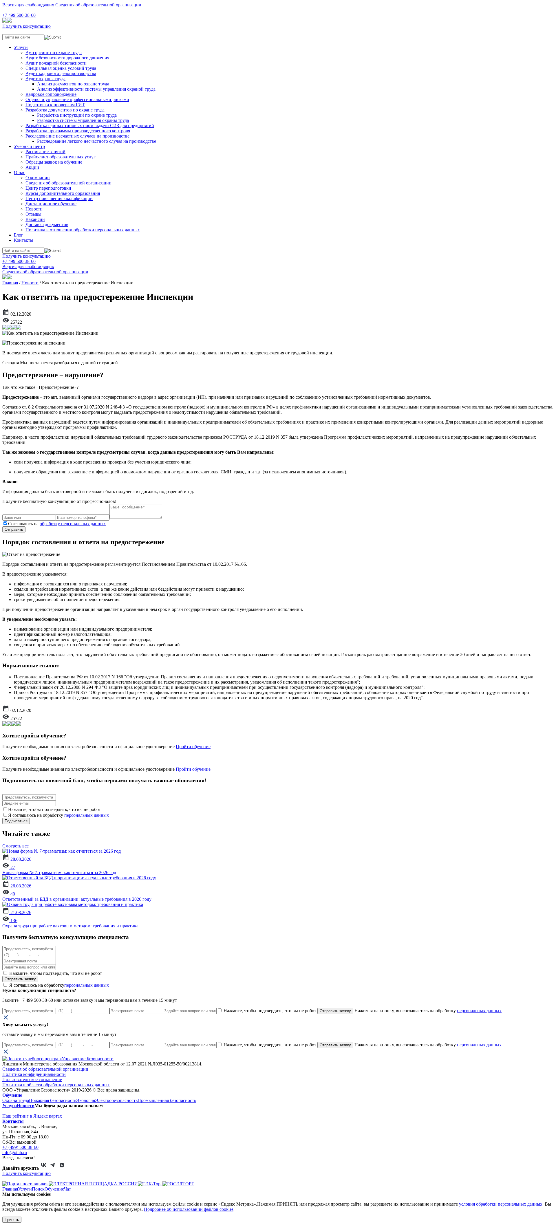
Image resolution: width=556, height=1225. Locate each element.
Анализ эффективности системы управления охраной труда (96, 89)
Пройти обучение (193, 746)
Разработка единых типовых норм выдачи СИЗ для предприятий (89, 125)
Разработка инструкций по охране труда (77, 115)
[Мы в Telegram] (52, 1168)
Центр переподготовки (48, 188)
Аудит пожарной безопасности (56, 63)
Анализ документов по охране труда (73, 83)
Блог (18, 234)
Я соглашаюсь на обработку (58, 985)
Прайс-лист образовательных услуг (60, 156)
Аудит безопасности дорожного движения (67, 57)
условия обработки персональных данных (500, 1204)
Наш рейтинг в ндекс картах (32, 1116)
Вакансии (35, 219)
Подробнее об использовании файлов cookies (188, 1209)
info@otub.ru (14, 1152)
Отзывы (33, 214)
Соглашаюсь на (57, 523)
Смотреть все (15, 845)
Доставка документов (46, 224)
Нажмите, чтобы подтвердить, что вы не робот (55, 973)
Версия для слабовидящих (28, 4)
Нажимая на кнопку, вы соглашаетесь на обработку (427, 1010)
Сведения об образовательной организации (98, 4)
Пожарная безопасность (52, 1100)
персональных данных (86, 815)
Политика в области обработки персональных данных (56, 1084)
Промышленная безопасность (167, 1100)
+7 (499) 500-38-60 (20, 1147)
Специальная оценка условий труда (60, 68)
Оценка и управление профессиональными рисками (77, 99)
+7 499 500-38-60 (19, 15)
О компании (37, 177)
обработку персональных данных (73, 523)
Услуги (21, 47)
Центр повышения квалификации (59, 198)
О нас (19, 172)
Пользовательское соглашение (32, 1079)
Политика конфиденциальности (34, 1074)
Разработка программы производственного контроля (77, 130)
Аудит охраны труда (45, 78)
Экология (85, 1100)
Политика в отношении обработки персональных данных (82, 229)
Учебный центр (29, 146)
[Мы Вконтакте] (43, 1168)
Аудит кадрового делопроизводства (60, 73)
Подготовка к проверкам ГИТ (55, 104)
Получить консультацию (26, 26)
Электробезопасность (116, 1100)
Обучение (12, 1095)
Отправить (14, 529)
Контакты (23, 240)
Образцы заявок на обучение (53, 162)
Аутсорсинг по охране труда (53, 52)
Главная (10, 282)
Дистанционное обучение (50, 203)
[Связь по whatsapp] (62, 1168)
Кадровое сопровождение (50, 94)
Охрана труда (15, 1100)
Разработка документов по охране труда (65, 109)
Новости (34, 208)
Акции (32, 167)
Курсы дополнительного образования (62, 193)
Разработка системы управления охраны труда (83, 120)
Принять (12, 1219)
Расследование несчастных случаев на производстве (77, 135)
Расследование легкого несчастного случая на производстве (96, 141)
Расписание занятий (45, 151)
